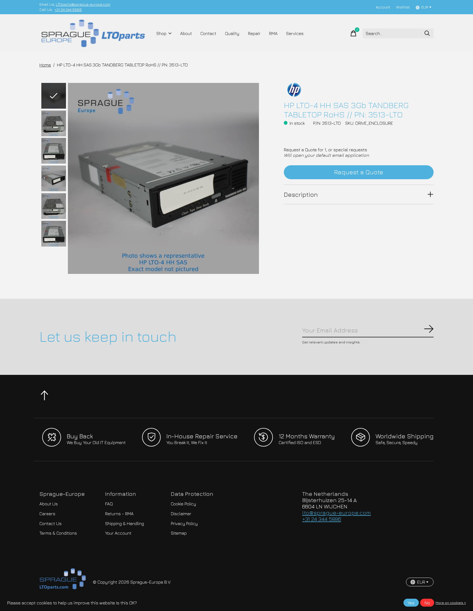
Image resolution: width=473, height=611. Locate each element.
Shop (161, 33)
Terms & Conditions (58, 533)
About (186, 33)
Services (295, 33)
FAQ (109, 503)
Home (45, 65)
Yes (411, 603)
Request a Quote (358, 172)
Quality (232, 33)
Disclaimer (181, 513)
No (427, 603)
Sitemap (179, 533)
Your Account (118, 533)
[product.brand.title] (359, 90)
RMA (273, 33)
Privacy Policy (184, 523)
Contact (208, 33)
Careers (47, 513)
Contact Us (50, 523)
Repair (254, 33)
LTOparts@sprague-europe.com (83, 4)
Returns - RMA (119, 513)
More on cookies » (450, 603)
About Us (48, 503)
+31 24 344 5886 (68, 9)
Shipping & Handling (124, 523)
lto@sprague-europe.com (336, 512)
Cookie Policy (183, 503)
